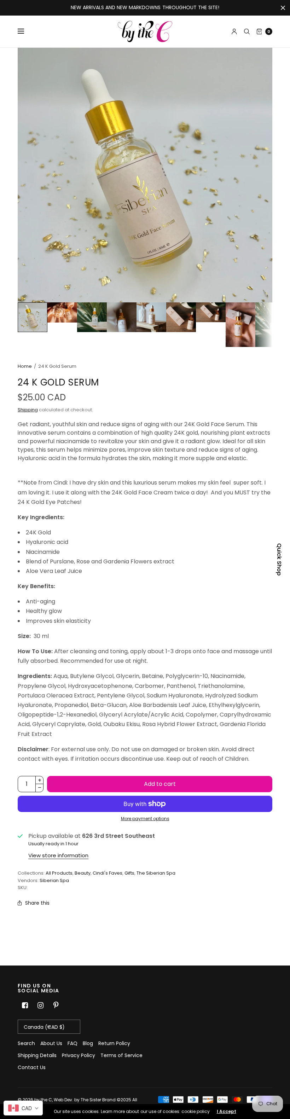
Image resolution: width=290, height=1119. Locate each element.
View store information (58, 855)
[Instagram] (40, 1005)
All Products (59, 873)
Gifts (129, 873)
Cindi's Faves (107, 873)
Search (26, 1043)
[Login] (234, 31)
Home (25, 366)
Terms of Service (121, 1055)
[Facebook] (25, 1005)
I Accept (226, 1111)
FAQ (72, 1043)
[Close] (283, 8)
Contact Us (32, 1067)
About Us (51, 1043)
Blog (88, 1043)
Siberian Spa (54, 880)
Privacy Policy (78, 1055)
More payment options (145, 819)
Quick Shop (279, 559)
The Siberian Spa (156, 873)
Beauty (83, 873)
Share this (37, 902)
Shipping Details (37, 1055)
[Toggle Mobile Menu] (25, 31)
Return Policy (114, 1043)
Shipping (28, 409)
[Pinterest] (56, 1005)
